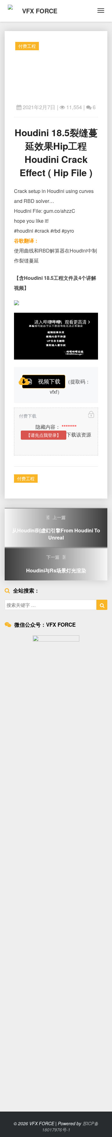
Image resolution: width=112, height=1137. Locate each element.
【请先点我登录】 (43, 435)
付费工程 (27, 46)
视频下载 (49, 381)
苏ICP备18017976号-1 (70, 1126)
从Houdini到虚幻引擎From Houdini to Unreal (56, 527)
